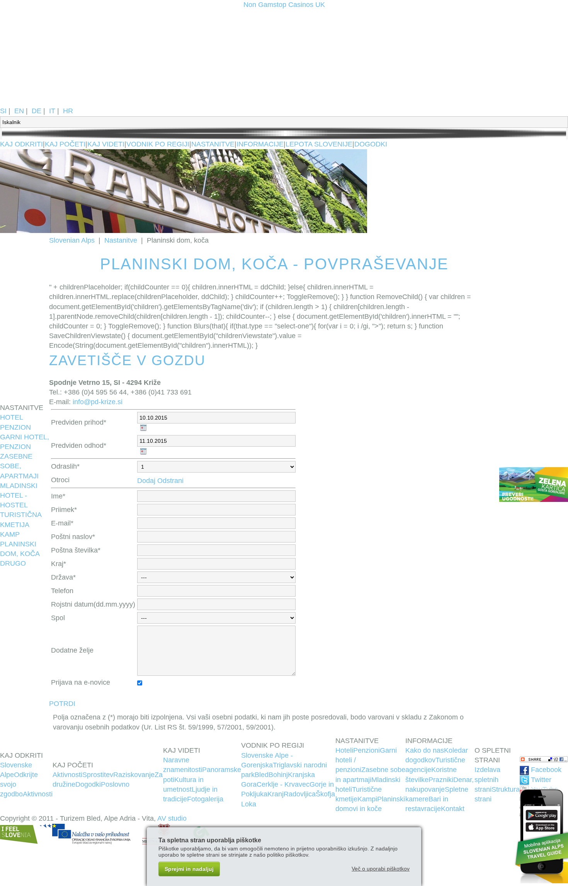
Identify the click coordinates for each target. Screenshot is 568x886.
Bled (262, 775)
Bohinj (278, 775)
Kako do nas (424, 750)
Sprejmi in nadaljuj (189, 869)
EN (19, 111)
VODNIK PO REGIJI (157, 144)
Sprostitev (97, 775)
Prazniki (441, 780)
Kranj (275, 794)
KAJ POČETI (65, 144)
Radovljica (300, 794)
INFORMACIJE (260, 144)
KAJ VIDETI (105, 144)
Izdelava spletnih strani (487, 779)
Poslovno (115, 784)
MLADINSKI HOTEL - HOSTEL (18, 495)
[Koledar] (143, 428)
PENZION (15, 427)
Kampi (367, 799)
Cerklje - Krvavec (283, 784)
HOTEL (11, 417)
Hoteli (344, 750)
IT (52, 111)
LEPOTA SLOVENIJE (319, 144)
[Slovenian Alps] (73, 101)
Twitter (540, 780)
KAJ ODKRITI (21, 144)
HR (68, 111)
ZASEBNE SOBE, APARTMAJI (19, 466)
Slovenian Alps (72, 240)
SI (3, 111)
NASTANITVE (213, 144)
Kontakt (452, 809)
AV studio (172, 818)
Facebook (545, 770)
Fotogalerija (205, 799)
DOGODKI (370, 144)
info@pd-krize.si (97, 402)
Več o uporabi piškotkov (381, 869)
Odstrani (170, 481)
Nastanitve (120, 240)
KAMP (10, 534)
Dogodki (88, 784)
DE (36, 111)
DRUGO (13, 563)
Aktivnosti (38, 794)
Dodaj (146, 481)
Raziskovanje (134, 775)
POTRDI (62, 703)
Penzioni (366, 750)
